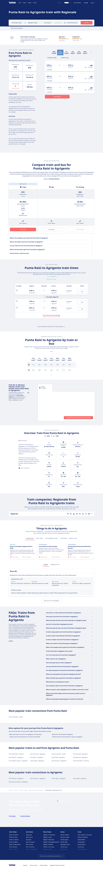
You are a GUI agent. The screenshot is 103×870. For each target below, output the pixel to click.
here (64, 326)
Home (10, 790)
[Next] (91, 52)
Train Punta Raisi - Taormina (81, 761)
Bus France (29, 837)
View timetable (15, 88)
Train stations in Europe (85, 835)
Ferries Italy (63, 842)
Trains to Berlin (13, 842)
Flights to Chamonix (49, 835)
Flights (29, 2)
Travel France (81, 844)
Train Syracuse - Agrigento (59, 761)
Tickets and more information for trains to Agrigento (67, 737)
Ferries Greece (64, 835)
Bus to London (30, 842)
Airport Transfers (83, 837)
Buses (24, 2)
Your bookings (77, 2)
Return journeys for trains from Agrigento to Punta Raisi (25, 734)
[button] (48, 22)
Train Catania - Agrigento (37, 761)
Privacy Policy (44, 865)
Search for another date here (51, 316)
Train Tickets (13, 832)
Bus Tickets (29, 832)
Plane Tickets (47, 832)
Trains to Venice (13, 839)
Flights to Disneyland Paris (51, 842)
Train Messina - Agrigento (80, 757)
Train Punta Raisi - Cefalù (16, 717)
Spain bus (29, 835)
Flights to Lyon (47, 837)
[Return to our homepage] (13, 3)
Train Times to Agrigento (36, 790)
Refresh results (50, 279)
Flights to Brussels (48, 839)
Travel (79, 832)
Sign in (92, 2)
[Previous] (28, 359)
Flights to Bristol (48, 844)
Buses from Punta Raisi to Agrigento (62, 734)
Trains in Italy (23, 790)
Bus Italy (28, 839)
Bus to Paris (29, 844)
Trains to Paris (13, 837)
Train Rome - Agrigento (36, 757)
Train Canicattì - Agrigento (80, 754)
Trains (19, 2)
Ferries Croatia (64, 837)
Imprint (25, 865)
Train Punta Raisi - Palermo (16, 754)
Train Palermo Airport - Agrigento (18, 761)
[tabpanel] (66, 406)
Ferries (35, 2)
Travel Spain (81, 842)
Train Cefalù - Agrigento (58, 757)
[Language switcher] (67, 3)
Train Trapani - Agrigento (59, 778)
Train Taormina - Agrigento (37, 754)
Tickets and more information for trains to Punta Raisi (24, 737)
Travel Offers (81, 839)
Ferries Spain (64, 839)
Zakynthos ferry (65, 844)
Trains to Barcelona (15, 844)
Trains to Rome (13, 835)
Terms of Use (33, 865)
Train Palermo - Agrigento (16, 757)
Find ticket (15, 69)
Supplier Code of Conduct (57, 865)
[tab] (52, 57)
